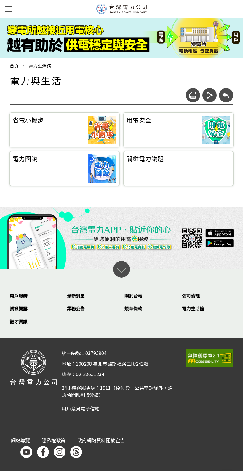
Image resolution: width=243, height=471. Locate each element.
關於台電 (133, 295)
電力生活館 (40, 66)
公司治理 (191, 295)
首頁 (14, 66)
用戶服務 (19, 295)
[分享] (209, 95)
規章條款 (133, 308)
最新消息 (76, 295)
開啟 (121, 269)
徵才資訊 (19, 321)
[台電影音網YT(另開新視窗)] (26, 452)
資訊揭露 (19, 308)
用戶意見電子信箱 (81, 408)
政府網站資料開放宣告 (101, 440)
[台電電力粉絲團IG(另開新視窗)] (59, 452)
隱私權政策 (53, 440)
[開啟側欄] (9, 9)
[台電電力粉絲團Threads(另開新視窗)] (76, 452)
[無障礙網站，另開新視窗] (209, 357)
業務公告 (76, 308)
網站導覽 (20, 440)
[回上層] (226, 95)
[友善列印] (193, 95)
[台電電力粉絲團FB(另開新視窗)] (43, 452)
